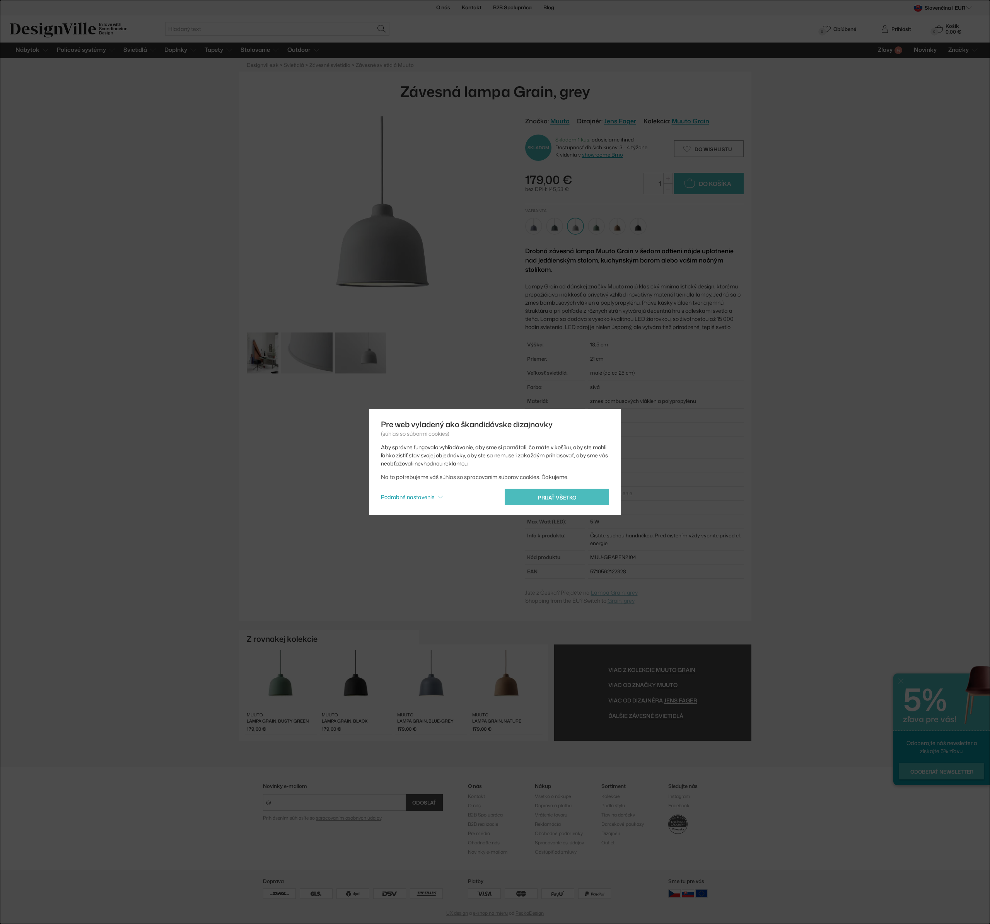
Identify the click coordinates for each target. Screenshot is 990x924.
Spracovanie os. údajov (559, 842)
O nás (443, 7)
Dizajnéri (610, 833)
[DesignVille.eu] (701, 892)
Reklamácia (548, 824)
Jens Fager (620, 121)
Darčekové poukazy (622, 824)
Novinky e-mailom (285, 786)
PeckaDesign (529, 913)
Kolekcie (610, 796)
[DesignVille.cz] (674, 892)
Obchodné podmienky (559, 833)
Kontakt (471, 7)
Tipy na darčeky (618, 814)
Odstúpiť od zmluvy (556, 852)
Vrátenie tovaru (551, 814)
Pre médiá (479, 833)
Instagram (679, 796)
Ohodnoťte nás (484, 842)
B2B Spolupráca (512, 7)
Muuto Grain (690, 121)
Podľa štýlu (613, 805)
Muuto (667, 685)
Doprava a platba (553, 805)
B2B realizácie (483, 824)
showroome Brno (602, 154)
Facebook (679, 805)
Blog (548, 7)
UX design (457, 913)
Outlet (607, 842)
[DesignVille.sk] (688, 892)
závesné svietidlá (656, 715)
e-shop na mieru (490, 913)
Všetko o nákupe (553, 796)
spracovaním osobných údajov (348, 818)
